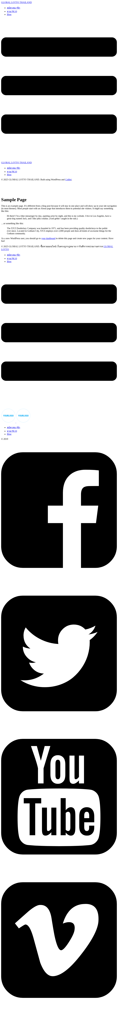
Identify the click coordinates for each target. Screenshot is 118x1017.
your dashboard (48, 238)
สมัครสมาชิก (13, 8)
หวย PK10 (12, 11)
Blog (9, 14)
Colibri (68, 179)
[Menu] (59, 89)
